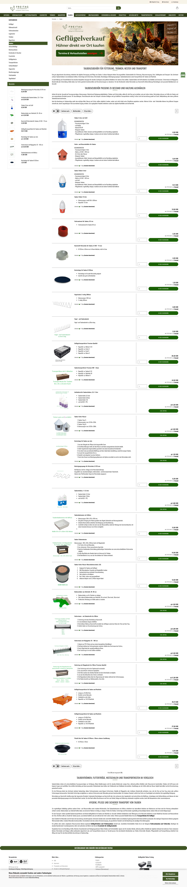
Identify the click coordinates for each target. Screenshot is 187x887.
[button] (177, 8)
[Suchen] (118, 8)
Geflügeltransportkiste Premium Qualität (85, 343)
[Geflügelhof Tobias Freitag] (19, 8)
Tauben (70, 15)
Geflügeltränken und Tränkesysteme (102, 824)
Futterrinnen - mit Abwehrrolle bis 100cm (86, 616)
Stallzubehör (12, 75)
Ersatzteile (122, 15)
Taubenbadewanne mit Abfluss (82, 515)
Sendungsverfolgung (14, 869)
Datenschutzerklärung (34, 877)
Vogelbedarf (12, 78)
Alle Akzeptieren (170, 874)
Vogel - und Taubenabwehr (81, 319)
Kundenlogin (175, 2)
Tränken (52, 15)
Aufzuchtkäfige (80, 15)
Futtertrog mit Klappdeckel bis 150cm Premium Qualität (90, 665)
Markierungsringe (14, 72)
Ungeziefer (172, 15)
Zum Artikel (163, 411)
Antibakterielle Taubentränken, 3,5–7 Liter (86, 392)
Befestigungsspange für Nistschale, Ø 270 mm (87, 466)
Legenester (43, 15)
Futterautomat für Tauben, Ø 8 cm (83, 221)
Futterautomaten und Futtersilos (160, 824)
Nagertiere (61, 15)
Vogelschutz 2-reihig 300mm (82, 294)
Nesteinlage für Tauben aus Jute (83, 441)
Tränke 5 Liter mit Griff (80, 118)
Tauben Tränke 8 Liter (80, 171)
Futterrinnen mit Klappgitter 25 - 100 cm (86, 641)
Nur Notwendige (170, 879)
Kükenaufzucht (17, 15)
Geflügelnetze (133, 15)
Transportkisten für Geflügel (145, 816)
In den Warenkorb (163, 138)
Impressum (56, 863)
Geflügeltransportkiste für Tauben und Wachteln (87, 689)
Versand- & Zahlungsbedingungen (62, 869)
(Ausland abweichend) (89, 139)
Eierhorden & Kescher (108, 15)
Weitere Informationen (170, 883)
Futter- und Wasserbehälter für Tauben (85, 144)
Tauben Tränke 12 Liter (80, 197)
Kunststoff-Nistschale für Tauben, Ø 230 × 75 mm (88, 246)
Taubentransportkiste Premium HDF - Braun (86, 368)
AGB (55, 860)
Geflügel (6, 15)
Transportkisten (146, 15)
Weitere (181, 15)
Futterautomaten (31, 15)
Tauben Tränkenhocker (80, 539)
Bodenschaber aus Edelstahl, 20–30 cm (85, 592)
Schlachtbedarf (160, 15)
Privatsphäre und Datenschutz (61, 866)
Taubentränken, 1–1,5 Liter (81, 491)
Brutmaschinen (94, 15)
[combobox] (65, 111)
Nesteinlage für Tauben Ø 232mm (83, 270)
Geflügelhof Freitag (155, 2)
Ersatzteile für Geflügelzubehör (107, 826)
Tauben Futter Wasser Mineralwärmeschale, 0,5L (87, 564)
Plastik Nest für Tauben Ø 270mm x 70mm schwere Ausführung (92, 738)
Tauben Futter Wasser (80, 417)
